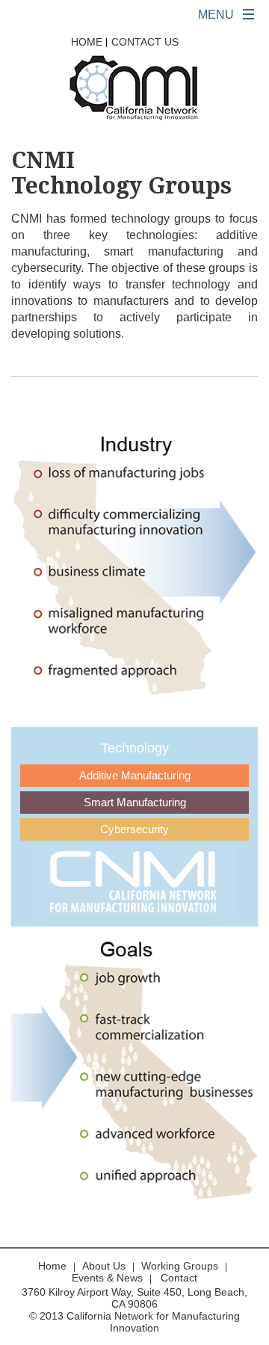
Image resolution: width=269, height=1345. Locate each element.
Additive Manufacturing (135, 775)
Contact (179, 1278)
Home (86, 42)
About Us (104, 1266)
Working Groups (179, 1266)
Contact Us (145, 42)
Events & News (107, 1278)
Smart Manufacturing (135, 802)
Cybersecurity (134, 829)
